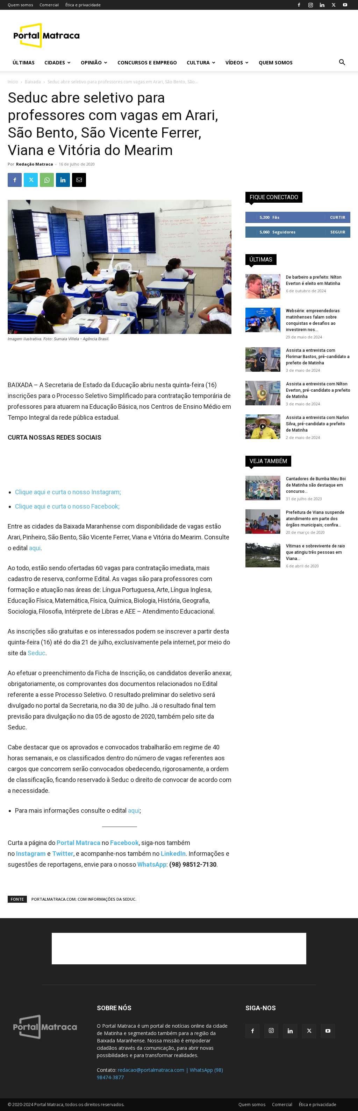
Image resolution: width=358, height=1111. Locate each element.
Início (13, 82)
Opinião (91, 62)
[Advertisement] (223, 35)
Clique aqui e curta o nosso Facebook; (67, 506)
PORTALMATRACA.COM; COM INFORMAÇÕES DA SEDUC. (83, 899)
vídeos (234, 62)
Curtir (337, 217)
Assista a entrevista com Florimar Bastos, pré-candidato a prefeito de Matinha (318, 356)
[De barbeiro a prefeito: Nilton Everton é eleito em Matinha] (262, 286)
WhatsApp (151, 864)
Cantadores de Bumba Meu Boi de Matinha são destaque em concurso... (316, 485)
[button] (342, 63)
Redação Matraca (34, 164)
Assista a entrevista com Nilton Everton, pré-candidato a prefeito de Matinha (318, 390)
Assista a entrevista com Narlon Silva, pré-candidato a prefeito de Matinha (317, 424)
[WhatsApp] (47, 180)
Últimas (24, 62)
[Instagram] (310, 5)
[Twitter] (333, 5)
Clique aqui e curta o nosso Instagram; (68, 492)
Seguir (337, 232)
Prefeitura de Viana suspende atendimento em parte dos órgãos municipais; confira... (315, 518)
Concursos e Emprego (147, 62)
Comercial (49, 4)
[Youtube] (345, 5)
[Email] (79, 180)
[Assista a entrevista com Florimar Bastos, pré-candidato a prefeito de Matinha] (262, 359)
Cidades (54, 62)
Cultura (198, 62)
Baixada (33, 82)
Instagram (31, 853)
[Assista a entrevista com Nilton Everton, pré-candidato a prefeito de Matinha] (262, 393)
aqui (35, 548)
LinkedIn (173, 853)
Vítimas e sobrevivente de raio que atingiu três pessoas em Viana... (315, 552)
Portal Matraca (78, 842)
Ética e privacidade (83, 4)
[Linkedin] (322, 5)
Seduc (36, 653)
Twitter (62, 853)
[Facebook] (299, 5)
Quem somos (20, 4)
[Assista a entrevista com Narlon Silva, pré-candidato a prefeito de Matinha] (262, 426)
